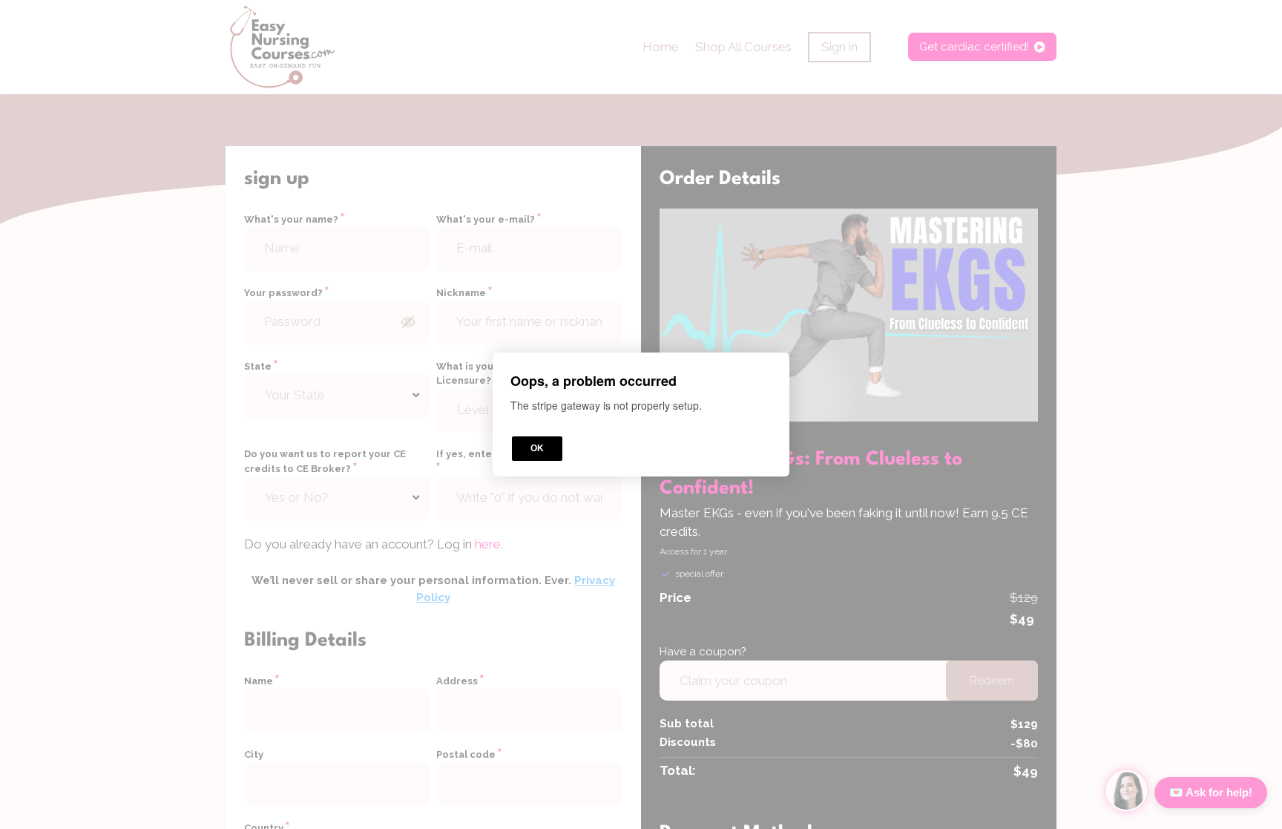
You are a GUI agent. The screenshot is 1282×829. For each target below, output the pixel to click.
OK (537, 448)
